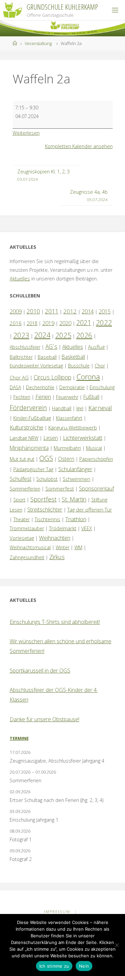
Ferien (43, 396)
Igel (79, 408)
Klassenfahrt (69, 418)
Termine (19, 738)
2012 (70, 311)
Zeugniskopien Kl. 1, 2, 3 (43, 175)
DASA (15, 387)
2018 (32, 323)
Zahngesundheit (27, 557)
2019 (48, 323)
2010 (33, 311)
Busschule (79, 365)
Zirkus (57, 557)
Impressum (57, 911)
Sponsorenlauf (96, 488)
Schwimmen (76, 478)
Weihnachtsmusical (30, 547)
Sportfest (43, 499)
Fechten (21, 397)
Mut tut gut (22, 458)
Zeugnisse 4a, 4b (89, 195)
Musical (94, 448)
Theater (21, 519)
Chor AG (19, 377)
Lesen (50, 437)
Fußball (91, 396)
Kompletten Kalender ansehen (79, 146)
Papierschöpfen (96, 459)
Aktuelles (20, 278)
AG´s (51, 346)
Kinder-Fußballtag (32, 418)
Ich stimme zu (54, 966)
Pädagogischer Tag (33, 469)
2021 (83, 322)
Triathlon (75, 519)
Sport (19, 500)
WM (78, 547)
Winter (62, 547)
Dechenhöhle (40, 387)
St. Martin (74, 499)
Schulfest (20, 478)
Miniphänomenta (29, 447)
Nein (84, 966)
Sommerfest (59, 488)
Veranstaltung (38, 43)
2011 (51, 311)
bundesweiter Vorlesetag (36, 365)
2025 (63, 335)
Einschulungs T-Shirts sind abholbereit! (55, 622)
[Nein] (116, 945)
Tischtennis (47, 519)
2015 (105, 311)
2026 (84, 335)
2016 (16, 323)
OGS (46, 458)
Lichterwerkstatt (82, 437)
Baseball (47, 356)
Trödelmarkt (62, 528)
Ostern (66, 458)
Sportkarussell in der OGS (40, 670)
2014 (88, 311)
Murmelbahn (67, 448)
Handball (61, 408)
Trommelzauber (27, 528)
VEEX (86, 528)
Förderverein (28, 407)
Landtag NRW (24, 438)
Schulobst (47, 479)
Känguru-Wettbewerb (72, 427)
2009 (16, 311)
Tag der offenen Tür (89, 509)
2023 (21, 335)
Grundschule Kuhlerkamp (62, 7)
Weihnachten (54, 538)
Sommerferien (25, 488)
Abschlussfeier (25, 347)
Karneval (100, 408)
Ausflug (96, 346)
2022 (104, 322)
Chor (100, 365)
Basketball (73, 356)
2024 (42, 335)
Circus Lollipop (52, 377)
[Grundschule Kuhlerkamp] (12, 10)
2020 (65, 323)
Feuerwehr (67, 397)
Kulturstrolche (26, 427)
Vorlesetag (22, 538)
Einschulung (102, 387)
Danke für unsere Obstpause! (44, 719)
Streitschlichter (44, 509)
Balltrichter (21, 357)
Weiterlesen (26, 133)
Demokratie (72, 387)
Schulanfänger (75, 469)
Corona (88, 376)
